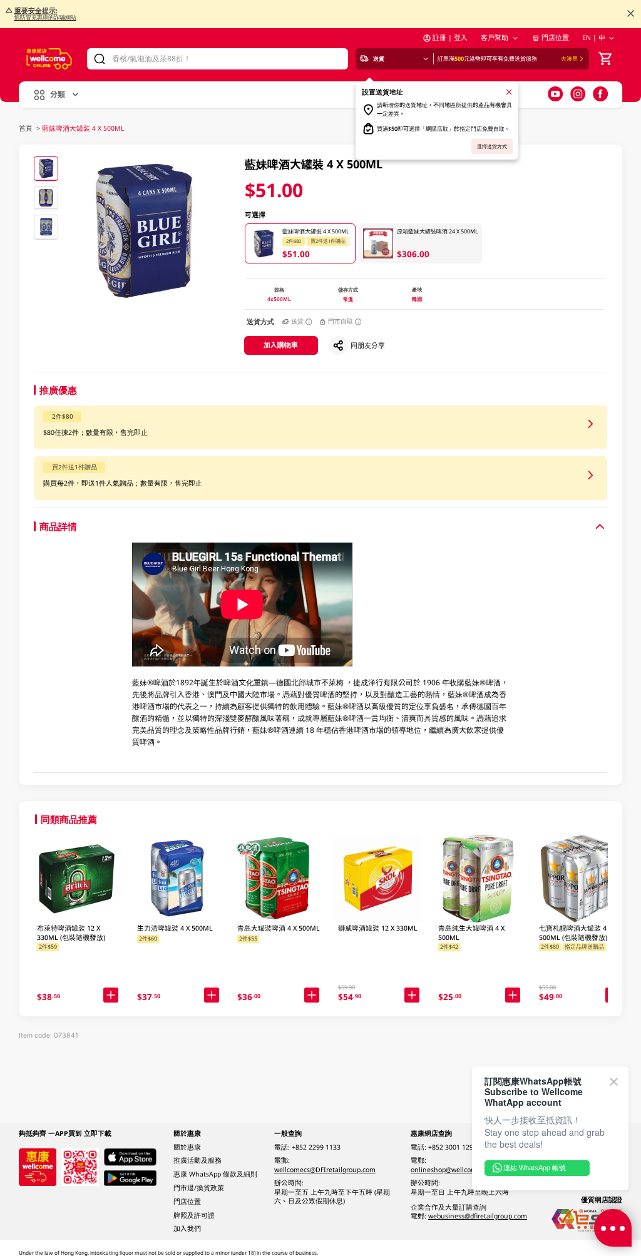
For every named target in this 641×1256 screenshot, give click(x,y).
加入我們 (187, 1228)
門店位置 (555, 37)
